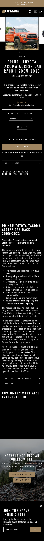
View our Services (22, 474)
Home (21, 56)
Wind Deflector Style (21, 114)
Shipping (12, 105)
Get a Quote (22, 480)
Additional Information (17, 378)
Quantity (22, 127)
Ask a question (12, 163)
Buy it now (22, 146)
